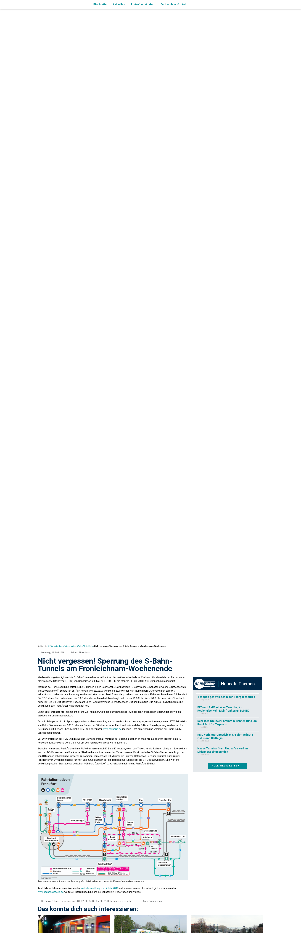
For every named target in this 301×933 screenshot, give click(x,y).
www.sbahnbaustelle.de (51, 891)
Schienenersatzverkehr (119, 901)
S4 (90, 901)
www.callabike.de (112, 729)
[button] (244, 4)
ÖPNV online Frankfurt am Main (61, 646)
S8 (101, 901)
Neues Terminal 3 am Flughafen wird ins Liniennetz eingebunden (222, 750)
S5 (93, 901)
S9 (105, 901)
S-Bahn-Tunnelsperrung (64, 901)
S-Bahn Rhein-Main (85, 646)
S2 (82, 901)
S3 (86, 901)
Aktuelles (119, 4)
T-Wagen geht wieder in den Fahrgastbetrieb (226, 696)
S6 (97, 901)
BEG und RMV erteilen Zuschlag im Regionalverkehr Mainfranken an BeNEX (223, 709)
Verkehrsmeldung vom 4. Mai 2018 (100, 888)
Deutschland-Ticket (173, 4)
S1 (78, 901)
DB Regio (46, 901)
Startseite (100, 4)
